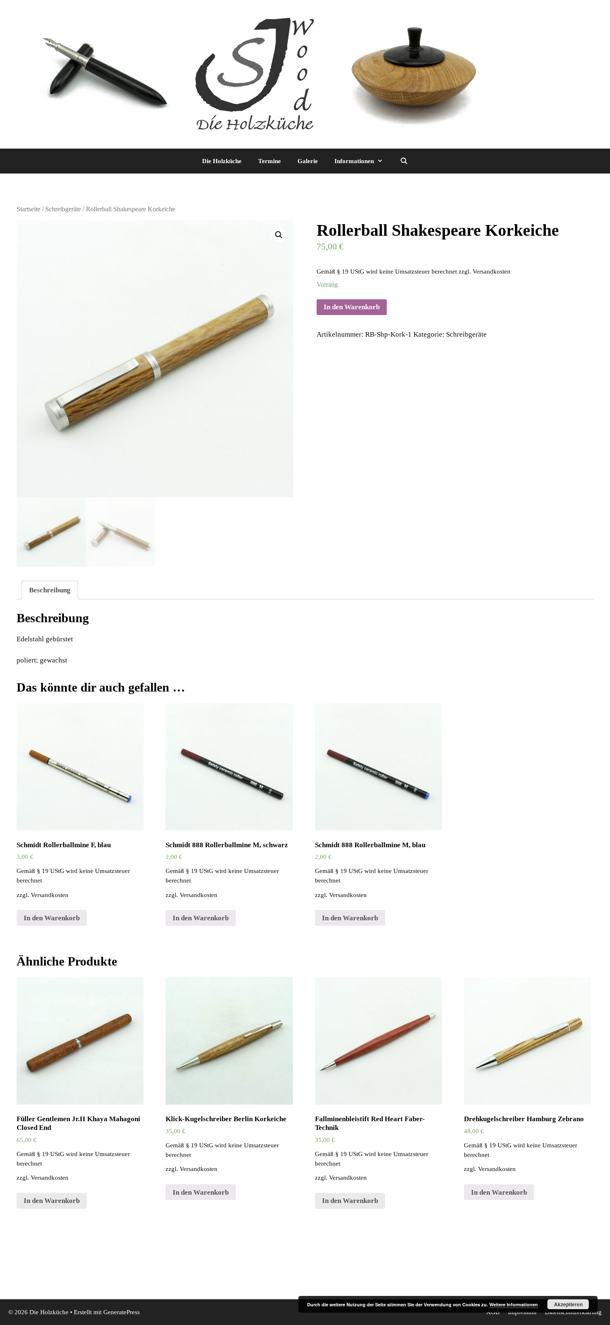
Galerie (308, 161)
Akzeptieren (568, 1304)
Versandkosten (491, 271)
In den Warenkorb (352, 307)
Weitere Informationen (513, 1304)
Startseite (28, 209)
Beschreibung (50, 590)
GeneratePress (121, 1312)
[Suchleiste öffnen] (403, 161)
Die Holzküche (222, 161)
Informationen (354, 161)
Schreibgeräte (63, 209)
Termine (269, 161)
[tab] (50, 590)
